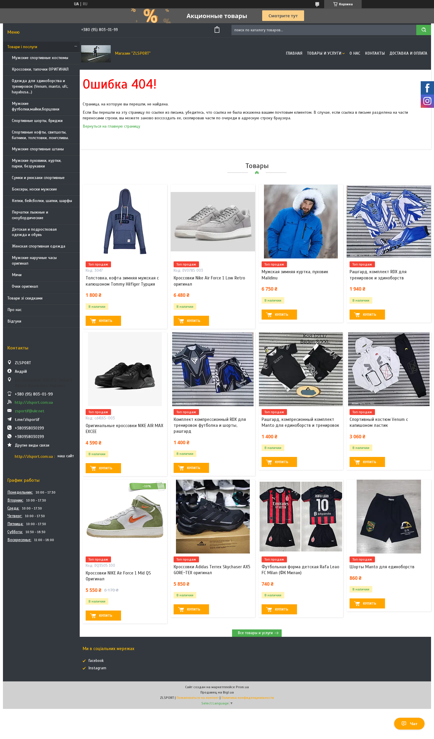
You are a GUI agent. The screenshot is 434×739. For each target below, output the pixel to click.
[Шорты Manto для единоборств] (389, 517)
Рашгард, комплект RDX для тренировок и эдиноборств (378, 274)
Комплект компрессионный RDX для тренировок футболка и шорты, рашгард (210, 425)
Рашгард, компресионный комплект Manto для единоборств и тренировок (300, 422)
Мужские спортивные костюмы (40, 57)
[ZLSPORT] (96, 53)
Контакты (375, 53)
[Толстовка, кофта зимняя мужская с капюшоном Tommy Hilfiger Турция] (125, 221)
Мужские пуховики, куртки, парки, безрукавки (36, 163)
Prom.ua (242, 687)
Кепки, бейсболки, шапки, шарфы (42, 200)
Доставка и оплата (408, 53)
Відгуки (14, 321)
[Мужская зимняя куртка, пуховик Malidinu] (301, 221)
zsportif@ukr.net (29, 411)
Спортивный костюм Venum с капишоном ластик (379, 422)
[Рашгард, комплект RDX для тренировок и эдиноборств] (389, 221)
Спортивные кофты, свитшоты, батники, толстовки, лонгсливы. (40, 135)
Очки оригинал (25, 286)
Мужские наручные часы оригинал (34, 260)
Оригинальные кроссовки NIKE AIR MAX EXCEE (124, 428)
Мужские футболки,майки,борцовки (35, 106)
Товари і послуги (22, 46)
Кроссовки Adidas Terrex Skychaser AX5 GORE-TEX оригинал (212, 569)
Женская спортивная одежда (38, 246)
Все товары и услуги (255, 633)
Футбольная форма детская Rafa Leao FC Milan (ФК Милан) (300, 569)
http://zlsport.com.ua (34, 402)
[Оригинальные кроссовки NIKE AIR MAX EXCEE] (125, 369)
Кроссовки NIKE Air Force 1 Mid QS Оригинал (118, 576)
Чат (413, 723)
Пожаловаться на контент (198, 698)
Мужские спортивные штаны (38, 149)
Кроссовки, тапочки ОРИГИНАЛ (40, 69)
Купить (105, 321)
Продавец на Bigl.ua (217, 692)
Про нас (14, 309)
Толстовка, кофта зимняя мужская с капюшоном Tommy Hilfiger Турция (122, 281)
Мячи (17, 274)
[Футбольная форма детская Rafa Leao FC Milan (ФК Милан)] (301, 517)
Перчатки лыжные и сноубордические (30, 215)
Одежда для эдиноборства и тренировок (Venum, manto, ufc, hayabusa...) (40, 86)
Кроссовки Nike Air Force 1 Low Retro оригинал (209, 281)
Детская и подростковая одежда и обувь (34, 232)
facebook (96, 660)
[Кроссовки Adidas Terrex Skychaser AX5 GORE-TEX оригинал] (213, 517)
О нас (355, 53)
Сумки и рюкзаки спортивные (38, 177)
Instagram (97, 668)
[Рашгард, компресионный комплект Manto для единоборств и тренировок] (301, 369)
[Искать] (423, 30)
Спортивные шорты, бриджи (37, 120)
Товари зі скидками (25, 298)
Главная (294, 53)
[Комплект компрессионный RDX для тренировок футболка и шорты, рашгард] (213, 369)
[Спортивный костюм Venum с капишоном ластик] (389, 369)
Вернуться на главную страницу (111, 126)
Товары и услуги (324, 53)
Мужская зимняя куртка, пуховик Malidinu (295, 274)
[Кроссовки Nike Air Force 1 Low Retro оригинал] (213, 221)
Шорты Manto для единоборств (382, 566)
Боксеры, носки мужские (34, 189)
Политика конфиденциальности (247, 698)
